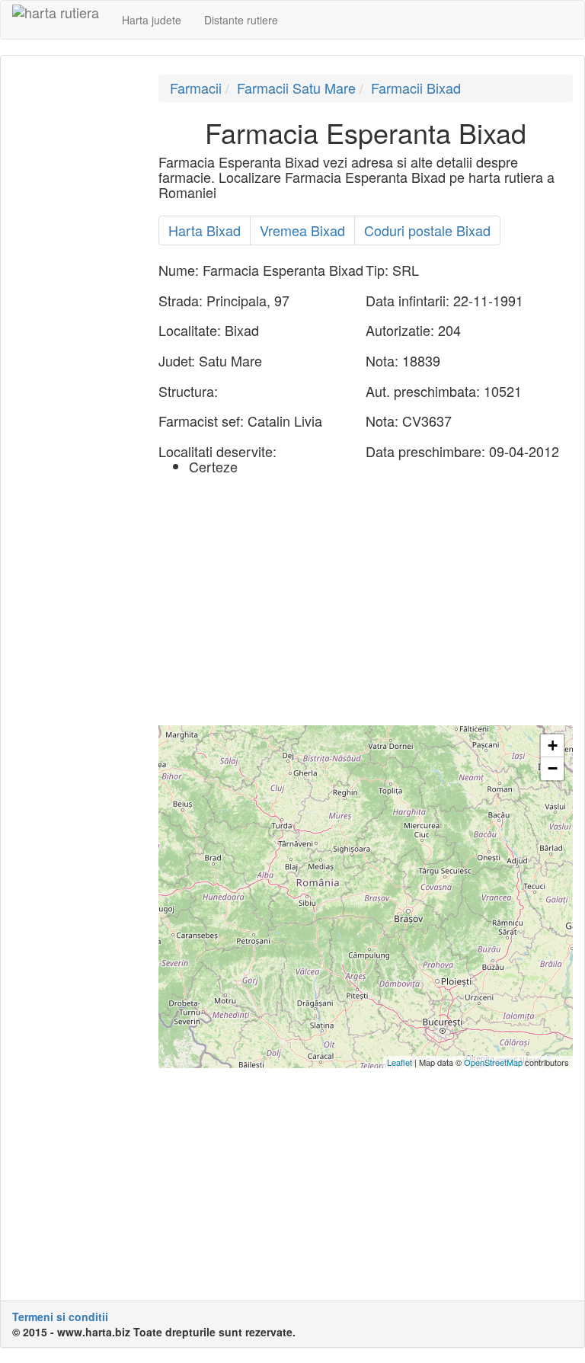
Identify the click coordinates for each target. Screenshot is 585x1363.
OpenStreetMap (493, 1062)
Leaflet (399, 1062)
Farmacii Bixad (416, 88)
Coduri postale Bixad (427, 230)
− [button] (553, 768)
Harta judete (151, 19)
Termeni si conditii (60, 1316)
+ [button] (553, 745)
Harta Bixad (204, 230)
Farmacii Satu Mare (296, 88)
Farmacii (196, 88)
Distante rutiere (241, 19)
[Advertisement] (74, 303)
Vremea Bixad (302, 230)
